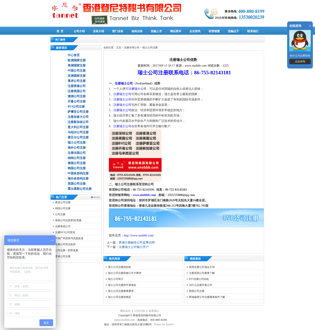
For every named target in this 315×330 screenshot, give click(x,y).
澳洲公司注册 (77, 96)
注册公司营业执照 (65, 244)
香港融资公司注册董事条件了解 (207, 297)
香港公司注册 (62, 202)
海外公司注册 (77, 147)
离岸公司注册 (77, 80)
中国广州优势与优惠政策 (69, 238)
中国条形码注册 (78, 173)
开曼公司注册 (77, 101)
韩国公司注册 (77, 168)
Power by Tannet (164, 324)
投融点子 (233, 31)
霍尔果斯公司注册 (80, 188)
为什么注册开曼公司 (200, 285)
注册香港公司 (77, 86)
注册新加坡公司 (78, 122)
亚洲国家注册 (77, 75)
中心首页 (74, 55)
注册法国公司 (77, 152)
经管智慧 (214, 31)
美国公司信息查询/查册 (68, 220)
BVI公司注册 (76, 106)
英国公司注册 (77, 183)
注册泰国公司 (62, 226)
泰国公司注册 (77, 163)
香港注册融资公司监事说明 (137, 242)
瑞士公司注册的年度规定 (122, 285)
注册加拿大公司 (78, 116)
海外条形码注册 (78, 178)
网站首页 (125, 310)
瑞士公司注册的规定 (119, 297)
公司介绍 (79, 31)
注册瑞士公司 (124, 83)
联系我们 (252, 31)
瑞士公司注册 (77, 142)
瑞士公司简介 (115, 279)
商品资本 (175, 31)
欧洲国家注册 (77, 60)
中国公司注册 (77, 70)
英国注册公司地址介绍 (202, 267)
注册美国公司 (77, 91)
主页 (118, 47)
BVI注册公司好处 (199, 279)
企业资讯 (195, 31)
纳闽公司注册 (77, 158)
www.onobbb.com (144, 195)
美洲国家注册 (77, 65)
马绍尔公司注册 (78, 132)
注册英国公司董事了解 (202, 273)
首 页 (60, 31)
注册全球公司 (132, 47)
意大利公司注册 (78, 127)
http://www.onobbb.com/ (139, 235)
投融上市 (156, 31)
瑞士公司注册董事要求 (121, 291)
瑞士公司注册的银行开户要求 (124, 273)
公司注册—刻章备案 (66, 250)
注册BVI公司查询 (65, 232)
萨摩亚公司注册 (78, 111)
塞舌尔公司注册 (78, 137)
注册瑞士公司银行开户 (134, 247)
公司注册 (60, 214)
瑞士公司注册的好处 (119, 267)
